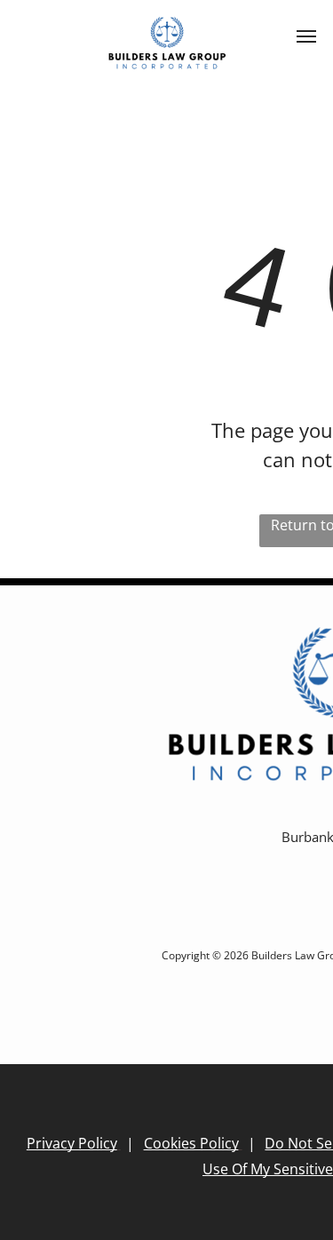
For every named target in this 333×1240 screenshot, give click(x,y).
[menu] (306, 36)
